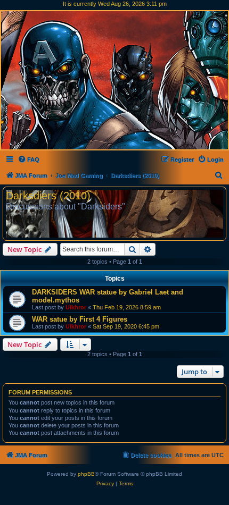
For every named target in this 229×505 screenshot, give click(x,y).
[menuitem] (28, 159)
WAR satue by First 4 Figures (79, 319)
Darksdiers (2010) (48, 195)
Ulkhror (76, 307)
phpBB (86, 474)
